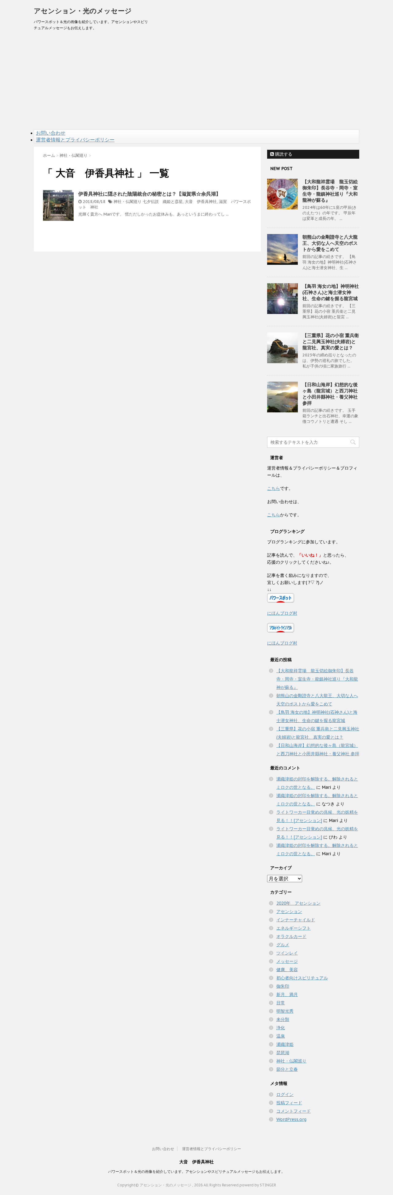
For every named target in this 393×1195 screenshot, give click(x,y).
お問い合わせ (50, 133)
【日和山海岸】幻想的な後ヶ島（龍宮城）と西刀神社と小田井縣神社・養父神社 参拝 (330, 394)
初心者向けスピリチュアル (302, 978)
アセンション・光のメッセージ (83, 10)
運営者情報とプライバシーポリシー (75, 140)
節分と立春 (287, 1069)
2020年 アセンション (298, 903)
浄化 (280, 1027)
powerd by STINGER (257, 1185)
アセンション (289, 911)
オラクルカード (291, 936)
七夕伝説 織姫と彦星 (163, 201)
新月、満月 (287, 994)
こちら (273, 488)
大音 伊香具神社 (201, 201)
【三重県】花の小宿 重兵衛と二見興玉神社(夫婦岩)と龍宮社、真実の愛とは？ (330, 341)
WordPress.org (291, 1119)
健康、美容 (287, 969)
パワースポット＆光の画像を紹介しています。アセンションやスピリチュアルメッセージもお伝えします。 (196, 1171)
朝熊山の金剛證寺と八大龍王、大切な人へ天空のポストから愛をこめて (330, 243)
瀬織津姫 (285, 1044)
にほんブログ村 (282, 613)
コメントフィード (293, 1111)
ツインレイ (287, 953)
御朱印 (282, 986)
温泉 (280, 1036)
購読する (283, 154)
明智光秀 (285, 1011)
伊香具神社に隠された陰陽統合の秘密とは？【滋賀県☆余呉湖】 (149, 194)
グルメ (282, 944)
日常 (280, 1003)
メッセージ (287, 961)
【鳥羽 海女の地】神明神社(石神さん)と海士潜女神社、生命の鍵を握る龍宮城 (330, 292)
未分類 (282, 1019)
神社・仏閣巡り (128, 201)
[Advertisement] (196, 83)
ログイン (285, 1094)
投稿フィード (289, 1103)
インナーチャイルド (295, 920)
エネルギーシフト (293, 928)
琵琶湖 (282, 1052)
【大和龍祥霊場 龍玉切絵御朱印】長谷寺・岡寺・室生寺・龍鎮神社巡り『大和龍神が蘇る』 (330, 191)
